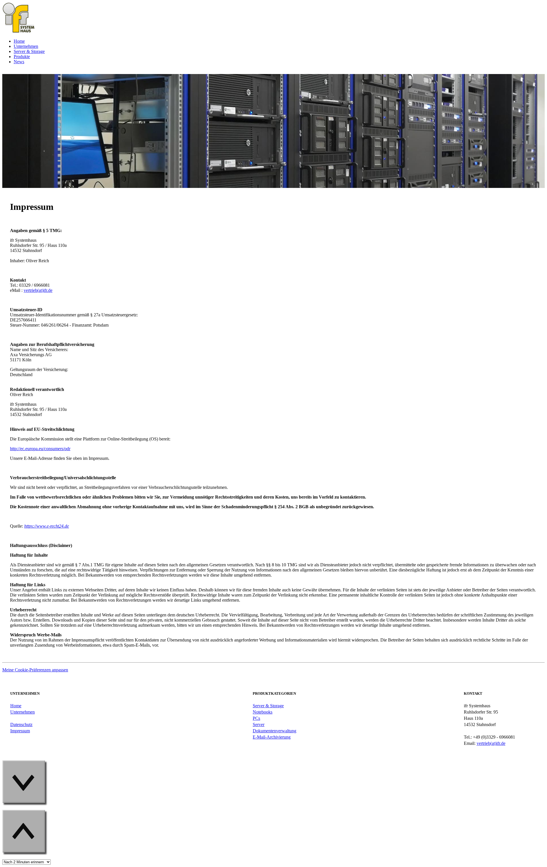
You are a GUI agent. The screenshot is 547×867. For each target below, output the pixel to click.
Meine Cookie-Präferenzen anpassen (35, 669)
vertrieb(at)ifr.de (38, 290)
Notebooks (262, 712)
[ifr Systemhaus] (18, 31)
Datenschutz (21, 724)
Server (258, 724)
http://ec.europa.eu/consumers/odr (40, 448)
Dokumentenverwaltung (274, 730)
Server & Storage (268, 705)
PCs (256, 718)
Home (15, 705)
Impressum (20, 730)
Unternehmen (22, 712)
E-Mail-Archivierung (272, 737)
